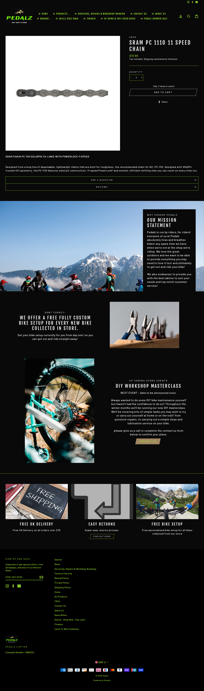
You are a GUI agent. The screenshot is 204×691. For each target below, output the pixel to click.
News (57, 564)
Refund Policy (62, 578)
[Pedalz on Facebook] (13, 586)
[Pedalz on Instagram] (7, 586)
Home (58, 592)
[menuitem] (43, 14)
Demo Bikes (61, 615)
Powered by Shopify (102, 680)
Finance (59, 624)
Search (58, 559)
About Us (59, 610)
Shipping (148, 59)
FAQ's (57, 601)
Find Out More (102, 536)
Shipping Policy (63, 587)
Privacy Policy (62, 582)
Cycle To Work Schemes (67, 629)
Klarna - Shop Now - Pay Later (70, 619)
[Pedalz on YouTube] (19, 586)
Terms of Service (63, 573)
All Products (61, 596)
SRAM (132, 37)
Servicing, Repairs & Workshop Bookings (75, 569)
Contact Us (147, 441)
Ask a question (102, 180)
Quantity (136, 72)
